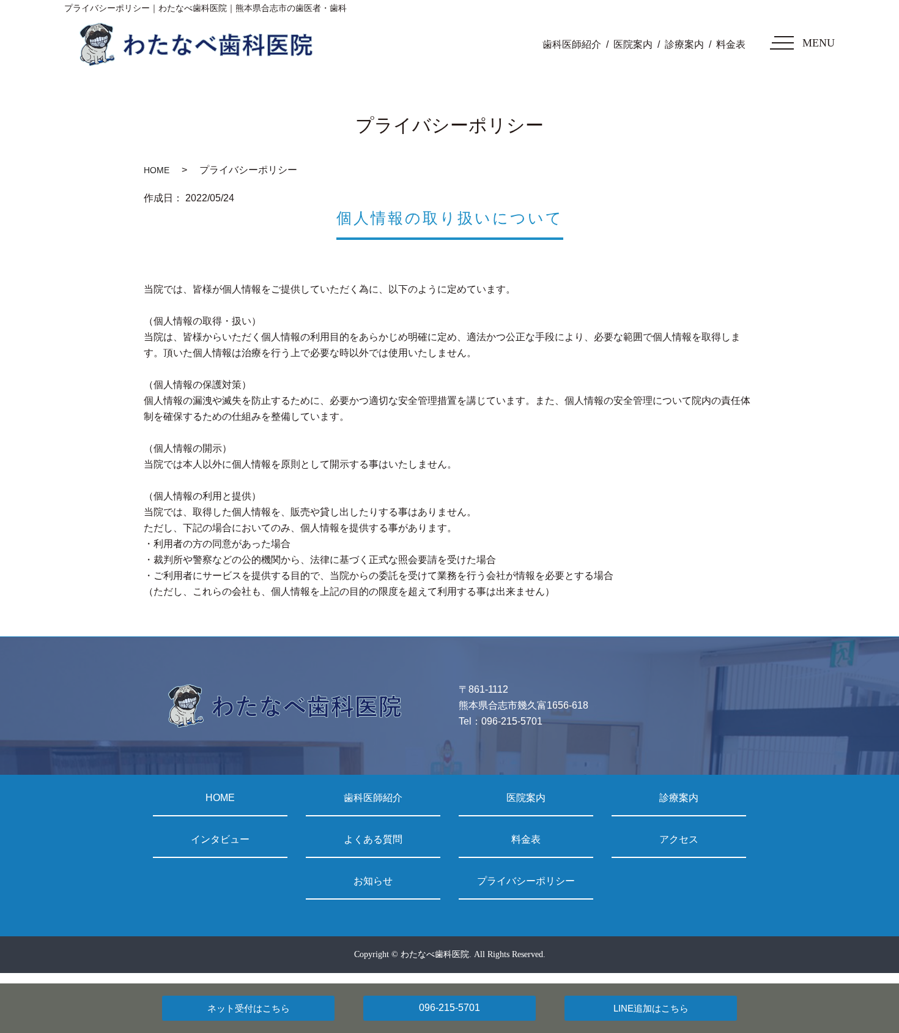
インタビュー (220, 839)
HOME (156, 170)
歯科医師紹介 (571, 44)
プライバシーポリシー (526, 881)
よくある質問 (373, 839)
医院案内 (633, 44)
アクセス (678, 839)
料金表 (730, 44)
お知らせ (373, 881)
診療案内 (684, 44)
